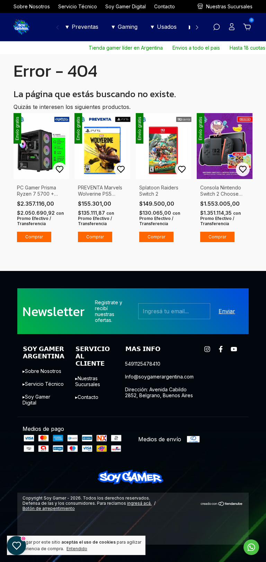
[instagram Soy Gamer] (207, 349)
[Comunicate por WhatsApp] (251, 547)
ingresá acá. (139, 503)
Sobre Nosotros (32, 6)
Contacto (164, 6)
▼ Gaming (124, 26)
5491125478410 (142, 364)
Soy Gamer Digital (125, 6)
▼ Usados (163, 26)
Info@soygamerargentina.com (159, 377)
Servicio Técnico (77, 6)
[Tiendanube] (221, 504)
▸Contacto (86, 397)
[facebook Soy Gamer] (221, 349)
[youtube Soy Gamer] (234, 349)
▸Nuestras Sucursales (87, 381)
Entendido (76, 548)
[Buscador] (216, 27)
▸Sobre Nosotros (42, 371)
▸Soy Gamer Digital (36, 400)
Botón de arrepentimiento (49, 508)
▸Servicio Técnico (43, 384)
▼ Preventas (81, 26)
